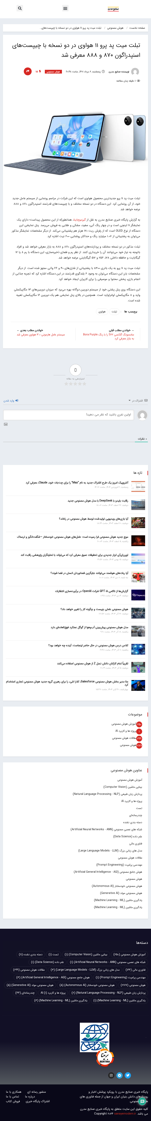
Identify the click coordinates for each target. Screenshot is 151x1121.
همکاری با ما (13, 1092)
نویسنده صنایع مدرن (119, 72)
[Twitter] (128, 1075)
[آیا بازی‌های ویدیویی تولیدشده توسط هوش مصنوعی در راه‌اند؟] (138, 522)
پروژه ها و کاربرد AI (125, 731)
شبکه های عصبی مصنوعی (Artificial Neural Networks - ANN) (106, 829)
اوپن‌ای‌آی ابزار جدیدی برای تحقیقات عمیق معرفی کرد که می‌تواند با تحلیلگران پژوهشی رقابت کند (74, 555)
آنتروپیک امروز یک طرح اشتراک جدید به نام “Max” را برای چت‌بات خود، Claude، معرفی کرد (77, 482)
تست (139, 808)
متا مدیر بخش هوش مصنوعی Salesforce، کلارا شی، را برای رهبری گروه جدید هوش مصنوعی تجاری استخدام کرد (67, 683)
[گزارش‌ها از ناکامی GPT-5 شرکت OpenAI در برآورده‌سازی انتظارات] (138, 595)
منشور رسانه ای (36, 1092)
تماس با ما (12, 1096)
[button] (65, 8)
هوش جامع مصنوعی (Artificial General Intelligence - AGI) (108, 872)
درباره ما (30, 1096)
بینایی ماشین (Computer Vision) (122, 787)
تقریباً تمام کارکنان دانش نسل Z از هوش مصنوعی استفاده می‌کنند (92, 663)
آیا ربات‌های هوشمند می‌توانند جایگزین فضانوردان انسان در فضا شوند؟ (89, 573)
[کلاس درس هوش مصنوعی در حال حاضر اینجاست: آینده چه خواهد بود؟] (138, 649)
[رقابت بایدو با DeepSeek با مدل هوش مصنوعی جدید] (138, 504)
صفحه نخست (137, 28)
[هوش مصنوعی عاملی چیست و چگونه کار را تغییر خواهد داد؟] (138, 613)
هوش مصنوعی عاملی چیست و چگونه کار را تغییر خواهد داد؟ (94, 609)
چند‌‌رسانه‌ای (135, 815)
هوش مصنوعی (115, 28)
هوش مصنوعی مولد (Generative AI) (121, 893)
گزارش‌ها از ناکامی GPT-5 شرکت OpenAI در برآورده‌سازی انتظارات (91, 591)
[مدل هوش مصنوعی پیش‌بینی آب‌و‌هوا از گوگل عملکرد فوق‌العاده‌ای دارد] (138, 631)
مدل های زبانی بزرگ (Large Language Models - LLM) (110, 851)
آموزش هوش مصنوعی (123, 724)
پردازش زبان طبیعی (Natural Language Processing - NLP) (107, 794)
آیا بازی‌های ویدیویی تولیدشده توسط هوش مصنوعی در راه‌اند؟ (93, 519)
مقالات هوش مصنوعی (124, 738)
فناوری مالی (135, 843)
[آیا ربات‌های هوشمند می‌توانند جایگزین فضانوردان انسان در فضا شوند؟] (138, 577)
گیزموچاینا (80, 219)
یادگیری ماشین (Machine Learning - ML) (118, 900)
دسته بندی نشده (132, 822)
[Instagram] (111, 1075)
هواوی (102, 311)
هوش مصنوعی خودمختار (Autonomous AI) (117, 886)
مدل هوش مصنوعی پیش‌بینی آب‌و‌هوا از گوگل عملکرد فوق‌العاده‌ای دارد (89, 627)
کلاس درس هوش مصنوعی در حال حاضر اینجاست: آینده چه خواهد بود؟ (88, 645)
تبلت (114, 311)
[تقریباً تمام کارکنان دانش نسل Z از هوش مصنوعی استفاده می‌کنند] (138, 667)
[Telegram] (119, 1075)
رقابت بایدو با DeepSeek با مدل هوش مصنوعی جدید (98, 501)
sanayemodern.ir (125, 1113)
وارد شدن (9, 401)
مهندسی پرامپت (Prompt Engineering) (119, 865)
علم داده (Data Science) (127, 836)
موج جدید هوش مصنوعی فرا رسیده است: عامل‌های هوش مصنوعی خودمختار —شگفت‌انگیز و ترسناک (72, 537)
